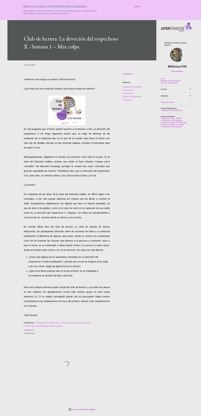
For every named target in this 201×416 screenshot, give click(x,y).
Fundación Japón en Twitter (172, 125)
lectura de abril (128, 93)
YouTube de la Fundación (171, 127)
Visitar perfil (177, 71)
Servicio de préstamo (169, 83)
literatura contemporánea (132, 96)
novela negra (127, 100)
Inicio (163, 79)
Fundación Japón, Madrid (171, 118)
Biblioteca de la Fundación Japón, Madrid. (55, 6)
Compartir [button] (127, 74)
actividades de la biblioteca (132, 87)
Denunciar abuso (167, 102)
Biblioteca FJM (177, 66)
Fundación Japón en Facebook (173, 123)
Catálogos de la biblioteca (171, 110)
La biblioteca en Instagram (172, 120)
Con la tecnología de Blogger (83, 409)
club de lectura (128, 90)
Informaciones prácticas (170, 81)
